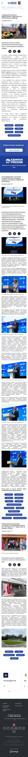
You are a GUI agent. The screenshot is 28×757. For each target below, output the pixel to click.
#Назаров (9, 497)
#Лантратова (19, 494)
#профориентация (14, 511)
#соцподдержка (9, 507)
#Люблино (9, 128)
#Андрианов (9, 125)
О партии (5, 703)
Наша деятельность (11, 7)
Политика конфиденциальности (14, 741)
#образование (6, 518)
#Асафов (19, 501)
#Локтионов (19, 125)
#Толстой (9, 494)
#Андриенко (19, 497)
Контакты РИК (18, 705)
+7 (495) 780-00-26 (14, 716)
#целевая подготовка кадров (14, 514)
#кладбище (19, 132)
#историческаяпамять (20, 518)
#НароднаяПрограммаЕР (14, 504)
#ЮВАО (19, 128)
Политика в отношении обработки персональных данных (14, 743)
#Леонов (9, 501)
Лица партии (18, 703)
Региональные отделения (6, 706)
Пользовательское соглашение (14, 740)
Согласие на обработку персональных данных (14, 744)
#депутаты (9, 132)
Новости (19, 7)
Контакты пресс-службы (7, 710)
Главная (3, 7)
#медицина (20, 507)
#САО (19, 651)
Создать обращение (14, 150)
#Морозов (14, 658)
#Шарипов (9, 651)
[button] (10, 691)
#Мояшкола (20, 655)
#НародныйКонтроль (14, 135)
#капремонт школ (9, 655)
